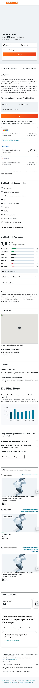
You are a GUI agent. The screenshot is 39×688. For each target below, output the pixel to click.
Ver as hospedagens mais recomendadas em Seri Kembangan (30, 549)
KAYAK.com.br (5, 680)
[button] (3, 3)
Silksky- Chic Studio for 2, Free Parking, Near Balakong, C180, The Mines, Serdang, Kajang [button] (18, 497)
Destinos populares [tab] (26, 628)
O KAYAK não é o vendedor (11, 664)
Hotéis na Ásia (20, 680)
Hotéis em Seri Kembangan (12, 640)
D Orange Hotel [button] (6, 534)
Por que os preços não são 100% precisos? (16, 671)
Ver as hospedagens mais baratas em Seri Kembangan (29, 510)
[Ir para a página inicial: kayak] (12, 3)
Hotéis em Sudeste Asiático (11, 682)
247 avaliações (19, 37)
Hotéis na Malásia (30, 680)
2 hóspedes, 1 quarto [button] (10, 50)
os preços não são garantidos (10, 659)
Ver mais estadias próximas (30, 475)
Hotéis (13, 680)
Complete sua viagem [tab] (10, 628)
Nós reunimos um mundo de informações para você (17, 668)
